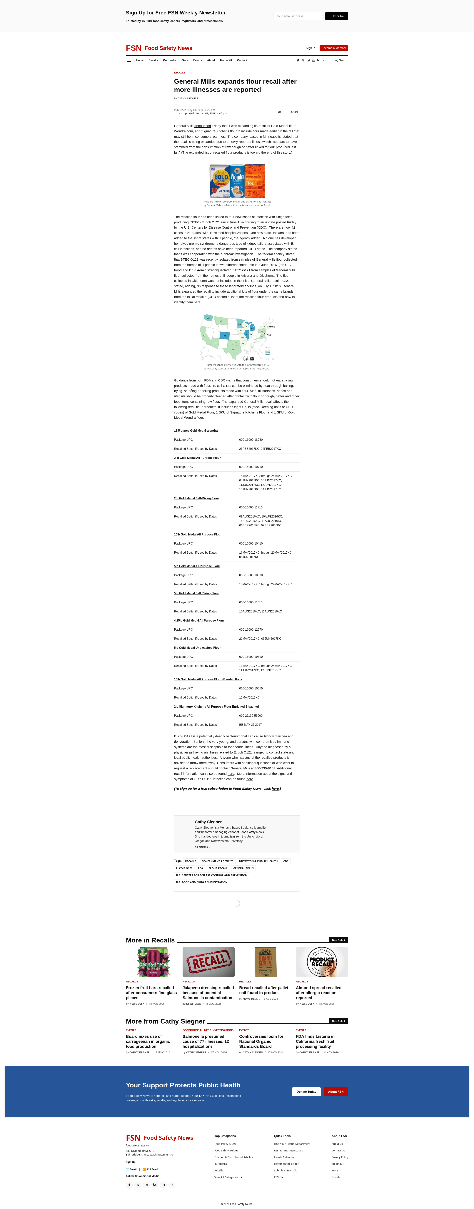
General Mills (243, 868)
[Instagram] (308, 60)
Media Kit (337, 1164)
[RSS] (324, 60)
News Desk (136, 1003)
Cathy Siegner (188, 98)
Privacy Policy (340, 1157)
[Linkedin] (313, 60)
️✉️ (131, 1169)
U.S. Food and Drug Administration (201, 882)
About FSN (336, 1091)
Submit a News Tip (285, 1170)
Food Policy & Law (225, 1144)
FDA (200, 868)
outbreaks (220, 1164)
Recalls (179, 72)
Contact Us (338, 1150)
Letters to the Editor (286, 1164)
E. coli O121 (184, 868)
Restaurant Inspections (288, 1150)
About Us (337, 1144)
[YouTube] (318, 60)
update (270, 222)
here (197, 302)
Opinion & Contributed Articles (233, 1157)
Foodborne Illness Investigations (208, 1030)
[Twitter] (303, 60)
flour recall (218, 868)
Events (131, 1030)
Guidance (181, 380)
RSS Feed (279, 1177)
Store (335, 1170)
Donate (336, 1177)
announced (202, 126)
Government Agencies (217, 861)
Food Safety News (241, 1204)
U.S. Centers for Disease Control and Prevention (211, 875)
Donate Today (306, 1091)
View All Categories (226, 1177)
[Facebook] (298, 60)
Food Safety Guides (226, 1150)
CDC (285, 861)
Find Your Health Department (292, 1144)
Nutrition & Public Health (258, 861)
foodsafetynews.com (138, 1145)
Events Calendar (284, 1157)
